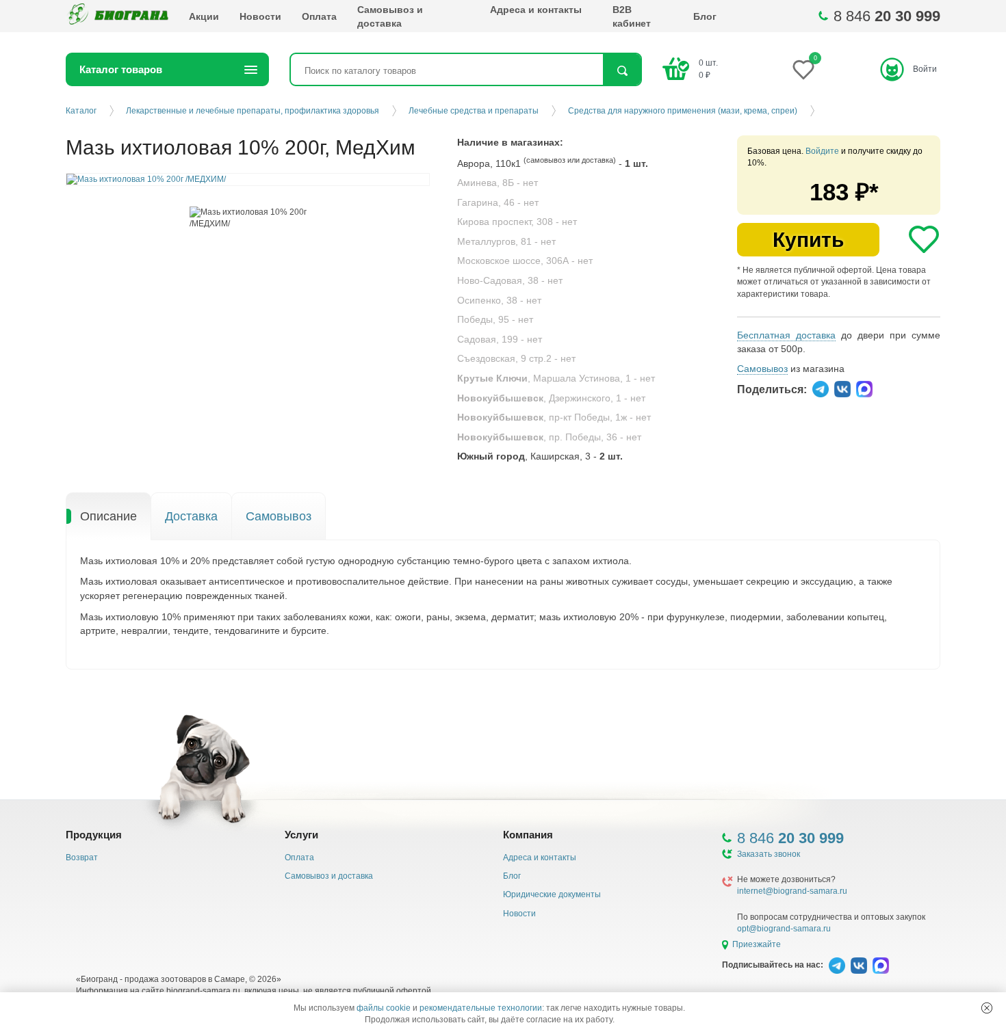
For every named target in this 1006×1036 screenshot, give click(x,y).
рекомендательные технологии (481, 1008)
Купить (808, 239)
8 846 (887, 16)
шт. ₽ (708, 68)
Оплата (319, 16)
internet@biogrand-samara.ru (792, 891)
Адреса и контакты (536, 9)
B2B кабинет (631, 16)
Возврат (82, 857)
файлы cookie (384, 1008)
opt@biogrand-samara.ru (784, 928)
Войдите (822, 151)
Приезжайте (756, 944)
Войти (925, 69)
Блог (705, 16)
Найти (622, 71)
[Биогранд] (117, 16)
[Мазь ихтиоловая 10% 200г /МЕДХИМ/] (248, 218)
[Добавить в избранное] (923, 239)
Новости (260, 16)
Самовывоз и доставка (390, 16)
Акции (204, 16)
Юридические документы (552, 894)
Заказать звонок (768, 854)
